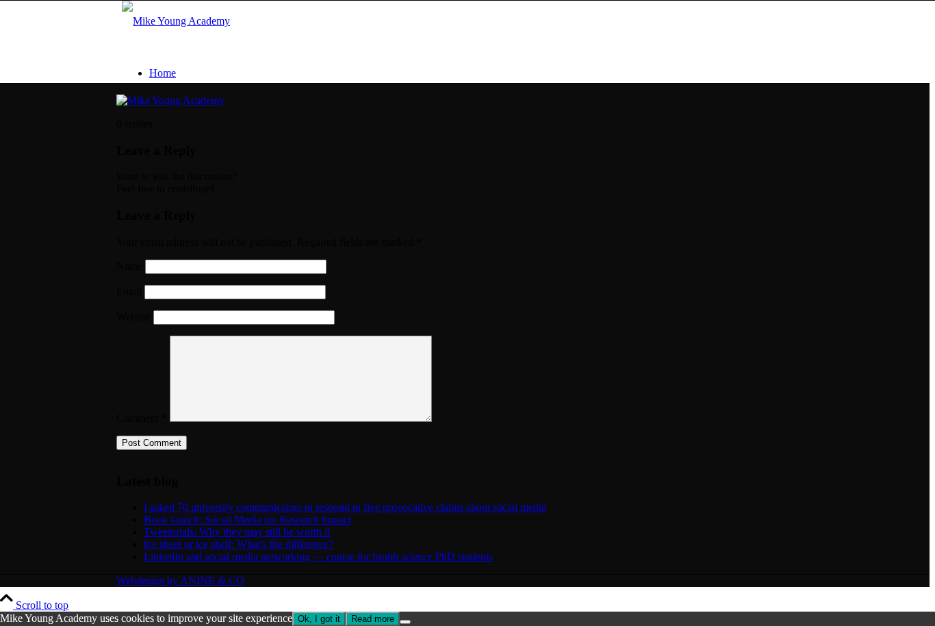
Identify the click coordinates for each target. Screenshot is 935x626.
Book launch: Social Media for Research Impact (247, 519)
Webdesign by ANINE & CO (180, 580)
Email (129, 291)
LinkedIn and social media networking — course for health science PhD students (318, 556)
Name (129, 266)
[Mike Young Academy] (176, 21)
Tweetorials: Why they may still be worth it (237, 532)
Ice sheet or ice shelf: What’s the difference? (238, 544)
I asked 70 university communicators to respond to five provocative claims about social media (345, 507)
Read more (372, 619)
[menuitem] (481, 73)
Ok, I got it (319, 619)
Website (133, 317)
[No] (405, 622)
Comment (141, 418)
